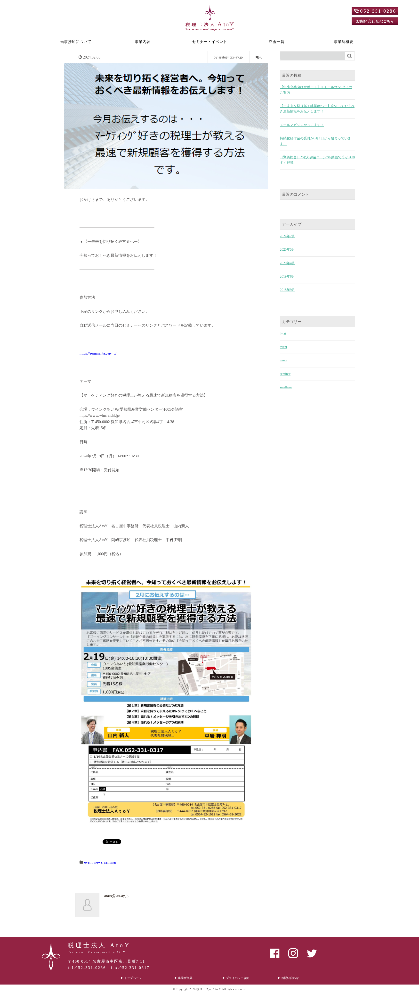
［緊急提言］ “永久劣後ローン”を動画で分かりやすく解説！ (317, 159)
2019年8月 (287, 276)
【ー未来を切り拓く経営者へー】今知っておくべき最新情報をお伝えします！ (317, 108)
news (98, 862)
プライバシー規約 (237, 978)
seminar (110, 862)
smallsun (286, 387)
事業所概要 (343, 42)
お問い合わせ (290, 978)
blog (283, 333)
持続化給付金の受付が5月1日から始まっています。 (315, 140)
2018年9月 (287, 290)
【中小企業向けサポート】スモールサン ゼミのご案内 (316, 89)
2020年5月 (287, 249)
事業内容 (142, 42)
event (88, 862)
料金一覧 (276, 42)
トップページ (133, 978)
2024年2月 (287, 236)
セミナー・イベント (209, 42)
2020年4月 (287, 263)
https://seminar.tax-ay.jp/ (98, 353)
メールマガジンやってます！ (302, 125)
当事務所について (75, 42)
